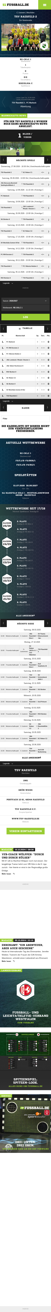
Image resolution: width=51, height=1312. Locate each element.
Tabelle (27, 328)
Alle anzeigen (24, 616)
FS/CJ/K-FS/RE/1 (25, 465)
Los (25, 317)
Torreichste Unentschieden (47, 623)
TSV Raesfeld (25, 770)
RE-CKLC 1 (25, 59)
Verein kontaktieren (25, 831)
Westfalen (30, 13)
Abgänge (3, 407)
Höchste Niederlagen (3, 623)
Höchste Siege (25, 624)
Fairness (3, 329)
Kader (25, 408)
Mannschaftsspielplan (3, 160)
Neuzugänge (47, 407)
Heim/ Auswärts (47, 329)
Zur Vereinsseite (25, 20)
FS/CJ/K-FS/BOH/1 (25, 461)
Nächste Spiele (25, 160)
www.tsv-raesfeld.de (25, 819)
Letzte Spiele (47, 160)
